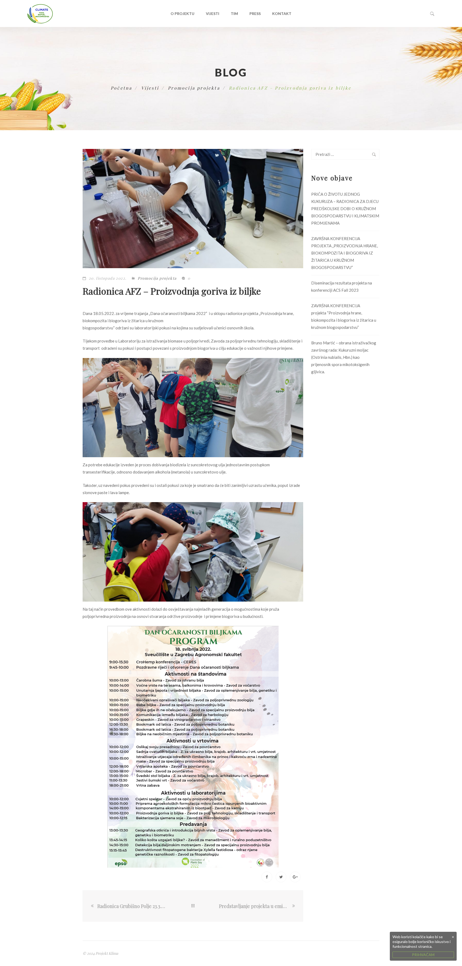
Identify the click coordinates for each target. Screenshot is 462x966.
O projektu (182, 13)
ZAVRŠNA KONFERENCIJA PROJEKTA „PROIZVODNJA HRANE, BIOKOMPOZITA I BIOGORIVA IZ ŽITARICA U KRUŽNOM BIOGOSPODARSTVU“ (344, 253)
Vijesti (212, 13)
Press (255, 13)
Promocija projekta (194, 88)
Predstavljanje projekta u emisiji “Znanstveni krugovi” (255, 906)
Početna (121, 88)
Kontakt (281, 13)
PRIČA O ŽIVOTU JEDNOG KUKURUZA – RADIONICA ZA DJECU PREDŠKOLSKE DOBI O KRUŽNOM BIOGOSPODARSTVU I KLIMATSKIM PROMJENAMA (345, 208)
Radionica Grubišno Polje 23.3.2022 (132, 906)
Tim (234, 13)
